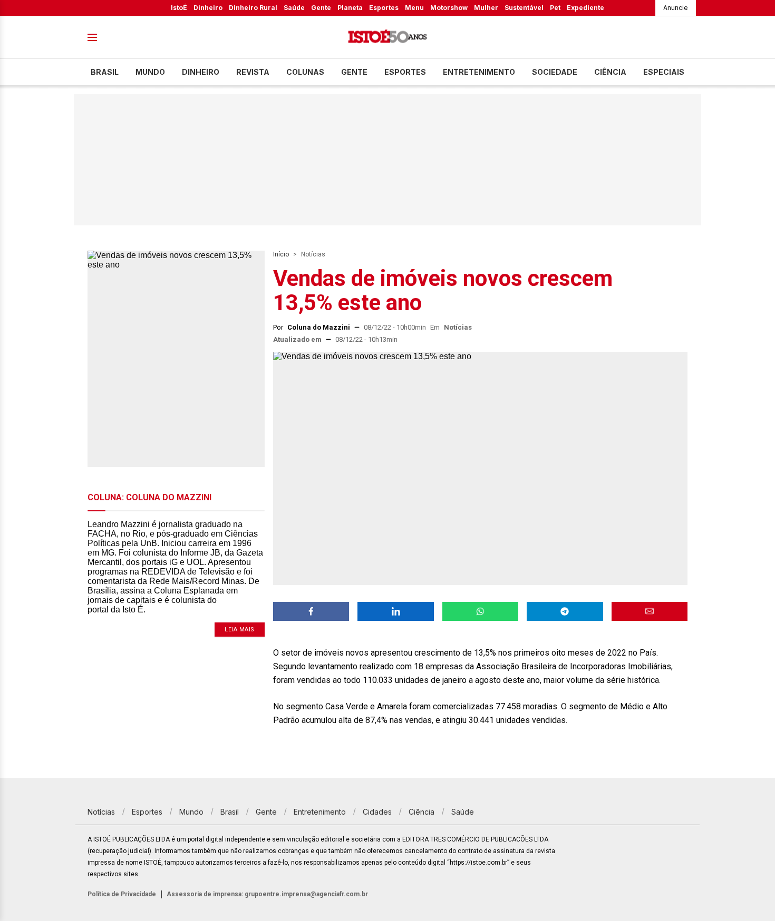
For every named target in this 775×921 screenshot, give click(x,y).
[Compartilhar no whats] (480, 611)
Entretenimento (479, 71)
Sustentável (524, 8)
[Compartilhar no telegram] (565, 611)
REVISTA (252, 71)
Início (281, 254)
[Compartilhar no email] (649, 611)
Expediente (585, 8)
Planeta (350, 8)
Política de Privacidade (122, 894)
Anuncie (675, 8)
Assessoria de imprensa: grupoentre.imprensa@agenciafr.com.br (267, 894)
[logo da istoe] (387, 38)
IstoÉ (179, 8)
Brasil (105, 71)
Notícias (313, 254)
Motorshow (449, 8)
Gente (321, 8)
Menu (414, 8)
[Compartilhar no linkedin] (395, 611)
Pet (555, 8)
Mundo (150, 71)
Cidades (377, 811)
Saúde (294, 8)
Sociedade (554, 71)
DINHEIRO (200, 71)
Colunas (305, 71)
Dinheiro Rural (253, 8)
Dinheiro (207, 8)
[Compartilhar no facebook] (311, 611)
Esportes (384, 8)
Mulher (486, 8)
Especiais (663, 71)
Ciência (610, 71)
